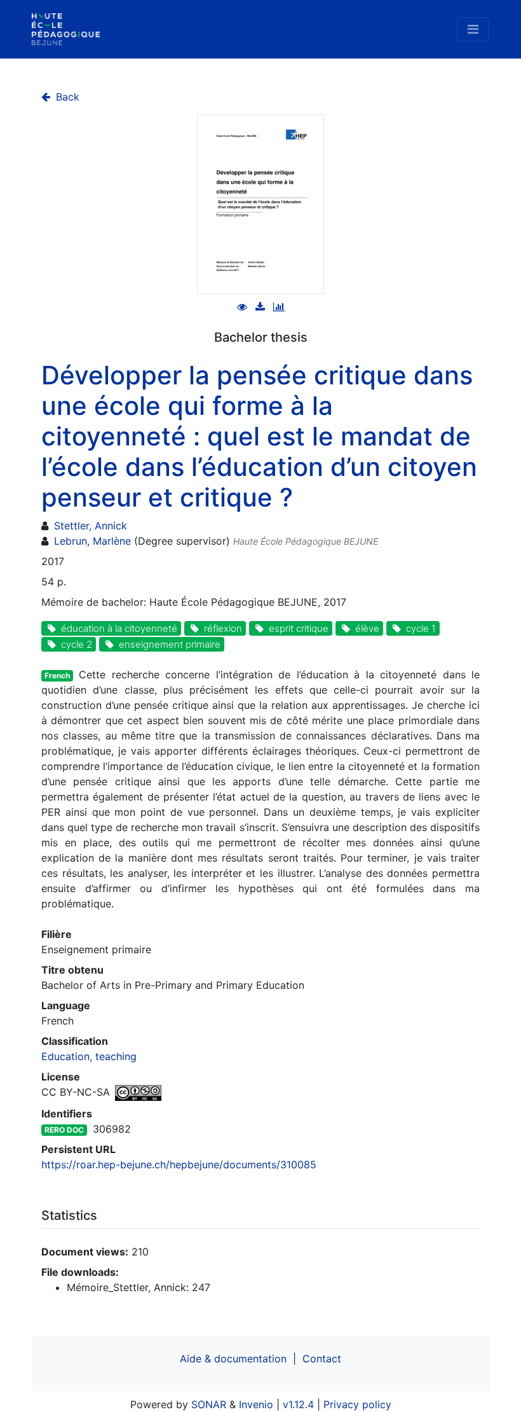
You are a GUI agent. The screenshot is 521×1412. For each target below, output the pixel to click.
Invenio (256, 1404)
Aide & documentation (233, 1358)
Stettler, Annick (90, 525)
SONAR (208, 1404)
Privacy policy (357, 1404)
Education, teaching (89, 1056)
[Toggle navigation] (473, 29)
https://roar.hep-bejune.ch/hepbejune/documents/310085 (178, 1164)
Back (66, 96)
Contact (321, 1358)
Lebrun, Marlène (92, 541)
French (57, 675)
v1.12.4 (298, 1404)
